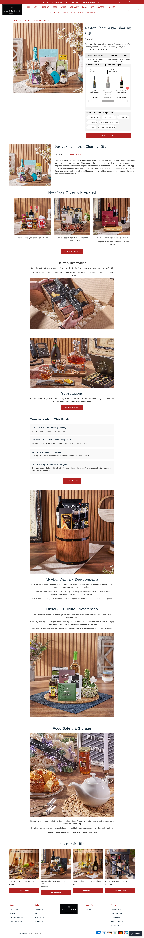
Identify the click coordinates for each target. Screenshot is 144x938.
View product (23, 890)
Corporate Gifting (16, 921)
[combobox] (132, 10)
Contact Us (39, 909)
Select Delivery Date (96, 55)
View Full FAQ (72, 480)
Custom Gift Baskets (17, 917)
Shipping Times (40, 917)
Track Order (39, 921)
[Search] (139, 10)
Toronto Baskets (21, 933)
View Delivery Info (72, 252)
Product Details (75, 155)
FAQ (36, 913)
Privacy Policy (116, 925)
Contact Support (72, 408)
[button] (34, 7)
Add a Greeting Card (119, 55)
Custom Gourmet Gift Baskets (21, 881)
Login (133, 2)
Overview (58, 155)
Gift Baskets (14, 909)
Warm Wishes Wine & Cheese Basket (53, 882)
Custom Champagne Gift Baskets (87, 881)
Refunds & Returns (117, 913)
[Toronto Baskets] (12, 10)
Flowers (12, 913)
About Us (89, 909)
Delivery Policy (116, 909)
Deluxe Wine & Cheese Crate (117, 881)
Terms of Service (117, 921)
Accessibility (115, 917)
